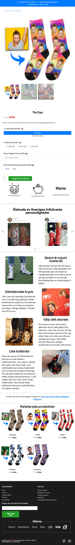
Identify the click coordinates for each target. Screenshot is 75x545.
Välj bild (37, 133)
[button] (3, 232)
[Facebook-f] (64, 541)
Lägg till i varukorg (20, 178)
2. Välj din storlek (11, 143)
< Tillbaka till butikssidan (12, 11)
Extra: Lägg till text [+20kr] (15, 153)
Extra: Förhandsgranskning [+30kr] (18, 165)
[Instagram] (69, 541)
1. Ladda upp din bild (12, 129)
